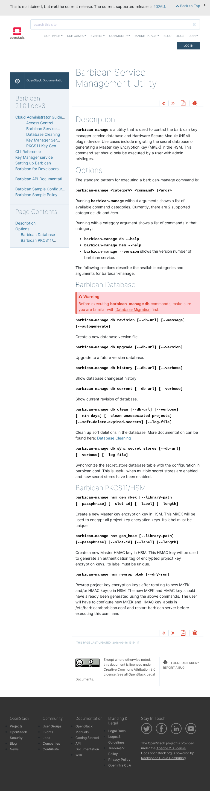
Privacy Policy (119, 759)
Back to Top (189, 6)
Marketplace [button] (146, 36)
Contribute (51, 749)
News (14, 749)
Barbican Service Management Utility (59, 128)
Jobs (46, 738)
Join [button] (192, 36)
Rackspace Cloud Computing (163, 758)
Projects (16, 726)
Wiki (78, 755)
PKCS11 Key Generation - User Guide (59, 145)
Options (22, 228)
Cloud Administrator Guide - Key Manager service (59, 117)
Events (48, 732)
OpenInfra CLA (119, 765)
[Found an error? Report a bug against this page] (194, 103)
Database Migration (132, 309)
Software (52, 36)
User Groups (52, 726)
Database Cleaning (43, 134)
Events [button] (96, 36)
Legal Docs (117, 731)
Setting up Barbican (33, 163)
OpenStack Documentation (45, 80)
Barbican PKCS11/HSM (41, 240)
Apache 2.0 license (171, 748)
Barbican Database (38, 234)
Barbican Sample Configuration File (46, 189)
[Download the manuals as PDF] (183, 103)
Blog (167, 36)
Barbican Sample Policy (36, 194)
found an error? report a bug (181, 665)
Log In (188, 46)
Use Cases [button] (75, 36)
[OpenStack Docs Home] (17, 80)
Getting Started (87, 738)
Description (25, 223)
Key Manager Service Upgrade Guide (59, 140)
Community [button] (118, 36)
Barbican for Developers (37, 168)
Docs (180, 36)
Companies (51, 743)
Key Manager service (34, 157)
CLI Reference (28, 151)
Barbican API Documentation (40, 178)
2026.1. (159, 6)
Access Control (39, 122)
